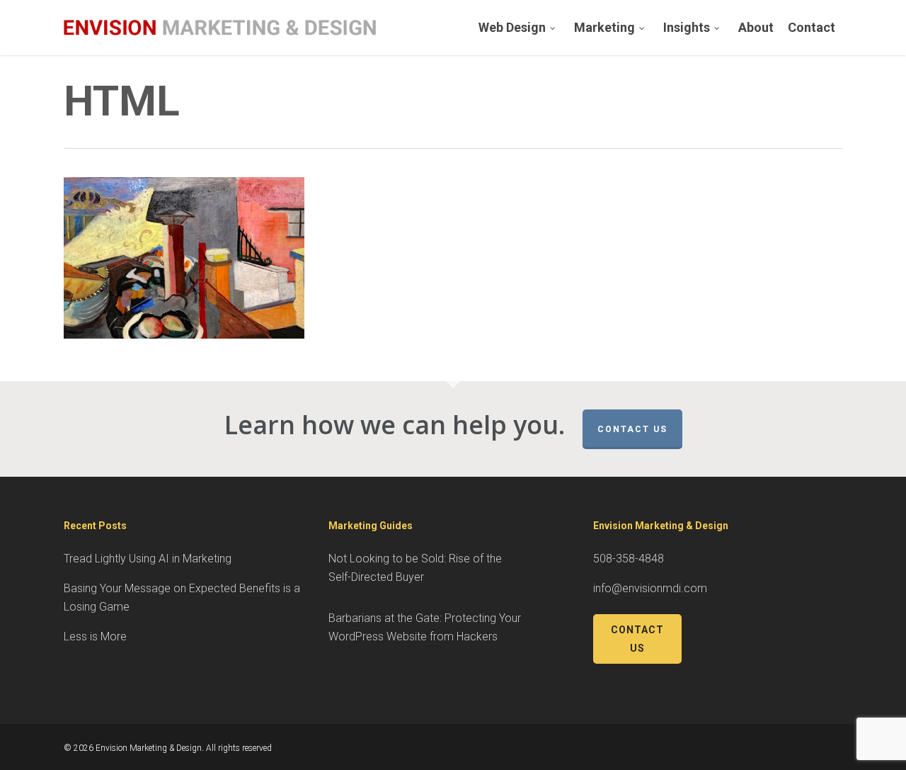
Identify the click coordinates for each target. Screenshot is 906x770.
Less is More (95, 636)
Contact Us (632, 429)
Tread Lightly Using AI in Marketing (147, 558)
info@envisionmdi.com (650, 588)
